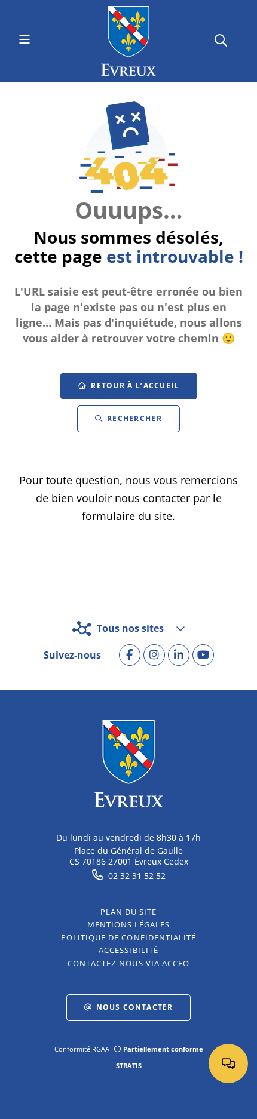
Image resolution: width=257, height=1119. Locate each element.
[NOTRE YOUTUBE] (203, 655)
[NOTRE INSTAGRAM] (154, 655)
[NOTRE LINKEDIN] (178, 655)
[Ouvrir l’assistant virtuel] (228, 1063)
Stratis (129, 1065)
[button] (221, 39)
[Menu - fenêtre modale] (24, 40)
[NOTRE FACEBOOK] (129, 655)
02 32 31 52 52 (137, 875)
